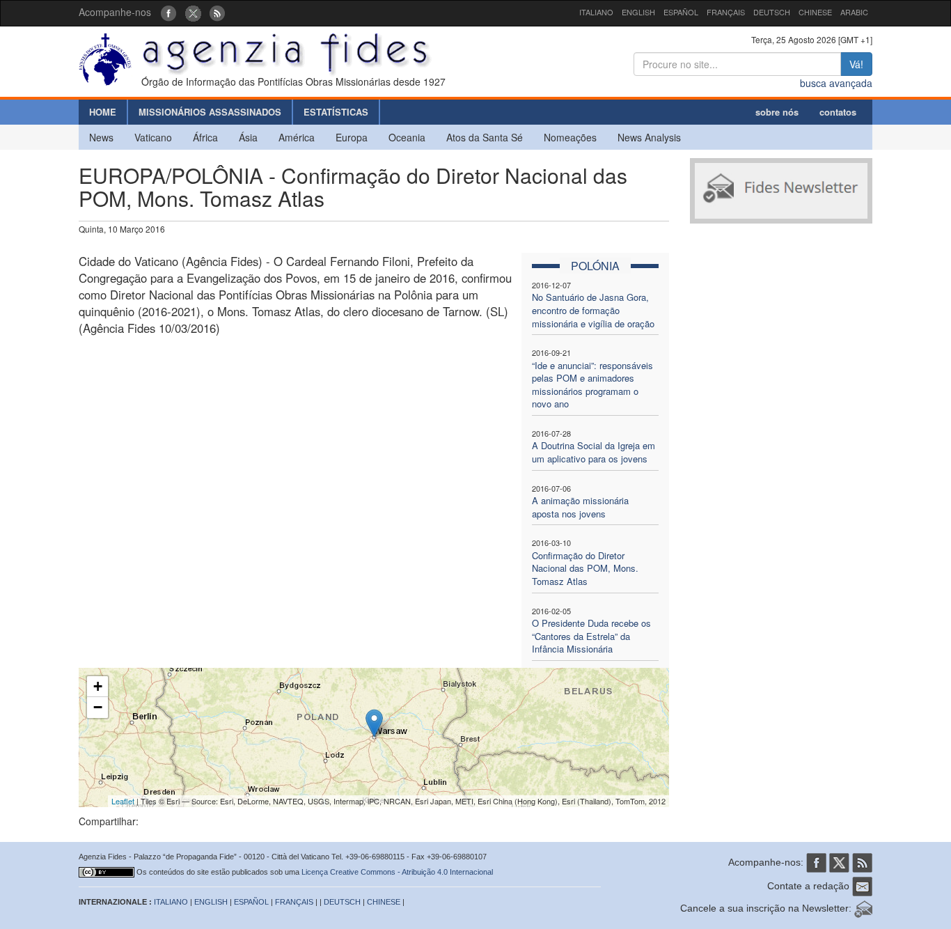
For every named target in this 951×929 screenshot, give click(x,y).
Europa (352, 137)
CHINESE (815, 11)
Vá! (856, 64)
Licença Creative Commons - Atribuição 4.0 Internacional (397, 872)
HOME (102, 111)
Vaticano (153, 137)
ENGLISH (638, 11)
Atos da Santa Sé (484, 137)
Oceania (406, 137)
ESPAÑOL (680, 11)
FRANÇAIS (726, 11)
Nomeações (570, 137)
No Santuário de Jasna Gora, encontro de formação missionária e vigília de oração (593, 309)
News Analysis (649, 137)
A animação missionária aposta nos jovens (580, 507)
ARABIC (854, 11)
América (296, 137)
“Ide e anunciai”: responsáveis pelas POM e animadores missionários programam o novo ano (592, 385)
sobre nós (777, 111)
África (205, 137)
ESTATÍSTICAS (336, 111)
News (101, 137)
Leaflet (122, 800)
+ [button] (97, 686)
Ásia (248, 137)
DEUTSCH (771, 11)
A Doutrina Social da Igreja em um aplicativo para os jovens (593, 452)
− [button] (97, 707)
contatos (837, 111)
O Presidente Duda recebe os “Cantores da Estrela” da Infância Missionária (591, 635)
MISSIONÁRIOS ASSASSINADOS (210, 111)
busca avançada (836, 83)
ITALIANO (596, 11)
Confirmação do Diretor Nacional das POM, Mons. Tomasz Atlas (585, 568)
